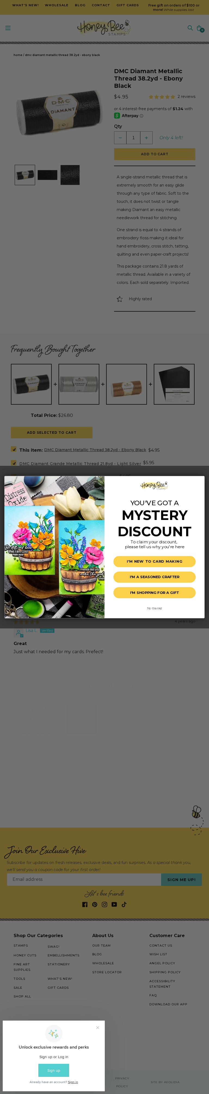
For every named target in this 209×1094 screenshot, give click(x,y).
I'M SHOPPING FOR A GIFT (154, 592)
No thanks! (154, 608)
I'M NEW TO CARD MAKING (154, 561)
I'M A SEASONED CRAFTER (154, 577)
